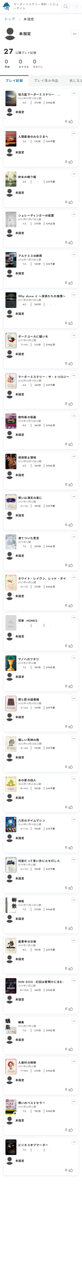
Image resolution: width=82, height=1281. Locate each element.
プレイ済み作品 (46, 80)
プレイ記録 (14, 80)
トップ (10, 19)
